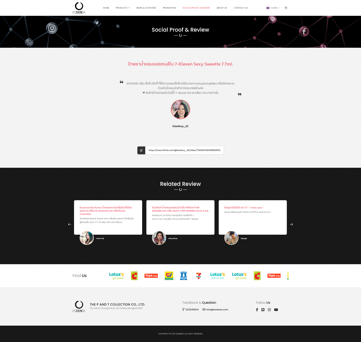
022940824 (192, 309)
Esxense (180, 334)
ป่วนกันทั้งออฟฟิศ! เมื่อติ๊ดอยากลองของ (269, 220)
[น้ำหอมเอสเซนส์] (79, 8)
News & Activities (146, 7)
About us (222, 7)
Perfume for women (126, 13)
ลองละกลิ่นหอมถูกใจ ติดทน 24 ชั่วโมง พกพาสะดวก (202, 220)
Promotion (169, 7)
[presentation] (69, 224)
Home (106, 7)
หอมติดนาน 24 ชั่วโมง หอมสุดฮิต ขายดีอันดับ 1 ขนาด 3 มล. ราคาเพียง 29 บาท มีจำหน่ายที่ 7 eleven (134, 220)
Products (121, 7)
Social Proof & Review (196, 7)
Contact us (241, 7)
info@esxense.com (217, 309)
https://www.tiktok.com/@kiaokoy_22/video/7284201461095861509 (184, 150)
